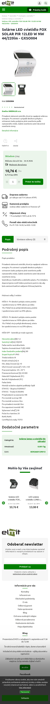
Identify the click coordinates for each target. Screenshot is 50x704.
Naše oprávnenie (25, 609)
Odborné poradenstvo (25, 619)
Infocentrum (25, 595)
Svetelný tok (7, 342)
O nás (25, 602)
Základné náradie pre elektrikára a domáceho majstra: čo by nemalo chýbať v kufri (25, 659)
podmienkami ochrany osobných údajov (25, 574)
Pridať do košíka (33, 182)
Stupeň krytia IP (8, 354)
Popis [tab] (7, 239)
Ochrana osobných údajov (25, 616)
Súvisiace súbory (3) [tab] (26, 239)
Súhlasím (25, 698)
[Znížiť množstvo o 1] (7, 182)
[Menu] (4, 10)
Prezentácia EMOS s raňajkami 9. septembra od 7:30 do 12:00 (25, 640)
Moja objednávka (25, 626)
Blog (25, 612)
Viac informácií (25, 687)
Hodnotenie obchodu (25, 623)
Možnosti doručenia (18, 164)
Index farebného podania (12, 351)
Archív (25, 667)
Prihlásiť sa (25, 567)
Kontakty (25, 591)
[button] (14, 507)
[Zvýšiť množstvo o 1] (19, 182)
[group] (14, 503)
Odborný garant (25, 605)
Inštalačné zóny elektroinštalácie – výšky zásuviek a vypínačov (25, 652)
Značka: (11, 111)
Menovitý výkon (8, 339)
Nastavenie (25, 692)
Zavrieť (39, 150)
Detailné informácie (10, 130)
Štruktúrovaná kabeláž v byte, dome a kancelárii (25, 646)
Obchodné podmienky (25, 598)
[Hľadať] (45, 3)
